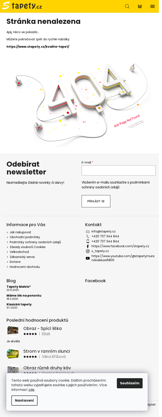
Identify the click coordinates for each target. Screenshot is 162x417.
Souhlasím (129, 383)
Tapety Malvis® (19, 286)
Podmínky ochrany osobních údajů (35, 242)
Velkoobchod (19, 252)
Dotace (15, 262)
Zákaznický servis (22, 257)
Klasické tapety (19, 304)
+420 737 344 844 (105, 236)
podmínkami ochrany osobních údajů (116, 184)
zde (31, 389)
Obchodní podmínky (25, 237)
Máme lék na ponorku (24, 295)
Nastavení (24, 400)
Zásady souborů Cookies (28, 247)
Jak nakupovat (20, 232)
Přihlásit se (96, 201)
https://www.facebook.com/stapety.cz (120, 246)
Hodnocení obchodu (25, 267)
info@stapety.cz (104, 231)
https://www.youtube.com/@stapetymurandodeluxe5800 (123, 258)
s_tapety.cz (100, 251)
